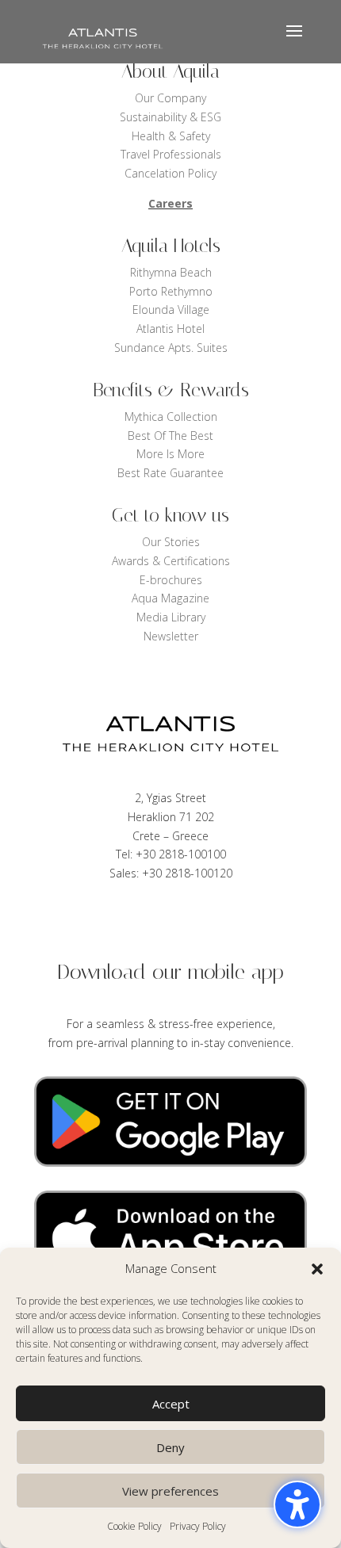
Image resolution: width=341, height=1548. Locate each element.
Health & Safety (171, 135)
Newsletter (171, 636)
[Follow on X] (123, 919)
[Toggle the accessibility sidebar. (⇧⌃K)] (297, 1504)
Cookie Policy (134, 1526)
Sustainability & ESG (170, 116)
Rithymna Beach (171, 272)
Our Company (170, 97)
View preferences (170, 1491)
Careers (170, 203)
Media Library (170, 617)
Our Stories (171, 541)
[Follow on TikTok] (186, 919)
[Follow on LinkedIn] (154, 919)
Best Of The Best (170, 435)
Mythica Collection (171, 416)
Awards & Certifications (171, 560)
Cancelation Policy (170, 173)
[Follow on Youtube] (218, 919)
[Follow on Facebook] (91, 919)
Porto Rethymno (171, 291)
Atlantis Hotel (170, 328)
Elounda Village (170, 309)
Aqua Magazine (170, 598)
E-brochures (171, 579)
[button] (317, 1269)
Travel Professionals (171, 154)
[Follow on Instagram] (249, 919)
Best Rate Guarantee (170, 472)
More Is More (170, 453)
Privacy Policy (198, 1526)
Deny (170, 1447)
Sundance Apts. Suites (171, 347)
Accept (171, 1404)
